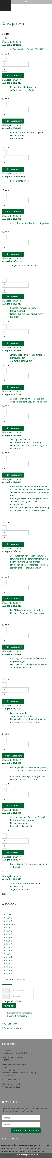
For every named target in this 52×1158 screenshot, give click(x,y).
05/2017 (8, 957)
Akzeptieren (7, 1155)
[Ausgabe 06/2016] (11, 876)
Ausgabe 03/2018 (11, 435)
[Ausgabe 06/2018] (11, 300)
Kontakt (12, 1079)
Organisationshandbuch (21, 889)
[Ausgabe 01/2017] (11, 856)
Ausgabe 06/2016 (11, 879)
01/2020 (8, 914)
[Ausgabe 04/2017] (11, 705)
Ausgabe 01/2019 (11, 261)
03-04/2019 (9, 924)
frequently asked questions (22, 826)
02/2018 (8, 947)
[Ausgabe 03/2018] (11, 432)
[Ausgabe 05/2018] (11, 347)
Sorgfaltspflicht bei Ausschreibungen (27, 398)
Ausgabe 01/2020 (11, 45)
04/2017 (8, 960)
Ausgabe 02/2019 (11, 219)
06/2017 (8, 953)
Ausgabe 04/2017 (11, 708)
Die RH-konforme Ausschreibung (25, 442)
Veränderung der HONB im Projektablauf (29, 401)
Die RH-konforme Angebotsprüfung (26, 610)
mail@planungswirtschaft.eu (14, 1064)
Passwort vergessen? (17, 1016)
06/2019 (8, 917)
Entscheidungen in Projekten (23, 779)
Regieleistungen (17, 661)
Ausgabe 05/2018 (11, 350)
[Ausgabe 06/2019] (11, 79)
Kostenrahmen (17, 138)
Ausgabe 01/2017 (11, 859)
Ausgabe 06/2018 (11, 304)
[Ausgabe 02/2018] (11, 479)
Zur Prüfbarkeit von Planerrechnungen (28, 555)
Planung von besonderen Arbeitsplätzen (28, 767)
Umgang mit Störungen (21, 360)
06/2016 (8, 973)
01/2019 (8, 931)
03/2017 (8, 963)
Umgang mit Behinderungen (23, 265)
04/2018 (8, 940)
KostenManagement (19, 180)
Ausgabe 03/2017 (11, 763)
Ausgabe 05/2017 (11, 654)
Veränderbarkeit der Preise (22, 90)
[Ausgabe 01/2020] (11, 41)
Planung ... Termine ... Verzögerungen (27, 613)
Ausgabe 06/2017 (11, 606)
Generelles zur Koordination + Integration (29, 223)
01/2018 (8, 950)
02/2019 (8, 927)
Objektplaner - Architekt (21, 439)
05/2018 (8, 937)
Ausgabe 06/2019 (11, 83)
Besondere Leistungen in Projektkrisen (28, 776)
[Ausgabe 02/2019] (11, 215)
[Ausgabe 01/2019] (11, 258)
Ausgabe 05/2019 (11, 128)
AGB (4, 1079)
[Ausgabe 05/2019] (11, 125)
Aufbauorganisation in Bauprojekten (27, 132)
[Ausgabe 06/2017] (11, 602)
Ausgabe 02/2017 (11, 813)
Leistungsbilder (17, 135)
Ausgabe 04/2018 (11, 394)
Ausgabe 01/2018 (11, 551)
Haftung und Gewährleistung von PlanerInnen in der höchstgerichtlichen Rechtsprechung (30, 501)
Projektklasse (16, 886)
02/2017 (8, 967)
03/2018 (8, 944)
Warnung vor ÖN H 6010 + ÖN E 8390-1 (29, 658)
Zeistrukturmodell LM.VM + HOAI (25, 883)
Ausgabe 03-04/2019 (13, 176)
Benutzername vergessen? (19, 1013)
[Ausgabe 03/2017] (11, 759)
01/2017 (8, 970)
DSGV (20, 1079)
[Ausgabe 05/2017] (11, 651)
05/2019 (8, 921)
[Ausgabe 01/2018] (11, 548)
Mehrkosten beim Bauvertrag (24, 87)
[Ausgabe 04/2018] (11, 391)
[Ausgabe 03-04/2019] (13, 173)
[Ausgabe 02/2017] (11, 809)
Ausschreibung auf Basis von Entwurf (27, 817)
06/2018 (8, 934)
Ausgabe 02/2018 (11, 482)
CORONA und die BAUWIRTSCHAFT (27, 49)
